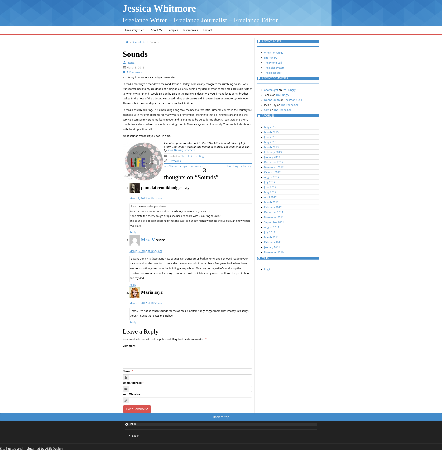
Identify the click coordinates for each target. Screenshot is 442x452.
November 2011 (274, 217)
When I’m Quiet (273, 52)
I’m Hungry (270, 57)
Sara (266, 110)
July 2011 (269, 232)
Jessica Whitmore (159, 8)
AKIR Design (54, 448)
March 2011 (271, 237)
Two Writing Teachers (181, 150)
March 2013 (271, 147)
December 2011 (273, 212)
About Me (157, 30)
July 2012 (269, 182)
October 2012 (272, 172)
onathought (271, 89)
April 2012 (270, 197)
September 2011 (274, 222)
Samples (173, 30)
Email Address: (133, 382)
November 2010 (274, 252)
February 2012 (273, 207)
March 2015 (271, 132)
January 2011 (272, 247)
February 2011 (273, 242)
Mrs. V (148, 239)
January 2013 (272, 157)
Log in (267, 269)
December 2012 (273, 162)
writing (199, 156)
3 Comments (134, 72)
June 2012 (270, 187)
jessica (130, 62)
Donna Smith (272, 100)
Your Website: (132, 394)
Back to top (221, 417)
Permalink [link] (175, 161)
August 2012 (271, 177)
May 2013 (270, 142)
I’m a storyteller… (135, 30)
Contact (207, 30)
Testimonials (190, 30)
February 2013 (273, 152)
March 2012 (271, 202)
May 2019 (270, 127)
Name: (128, 371)
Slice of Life (139, 42)
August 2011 (271, 227)
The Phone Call (273, 62)
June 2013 (270, 137)
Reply (132, 232)
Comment (129, 345)
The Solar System (274, 67)
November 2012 (274, 167)
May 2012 (270, 192)
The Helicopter (272, 72)
